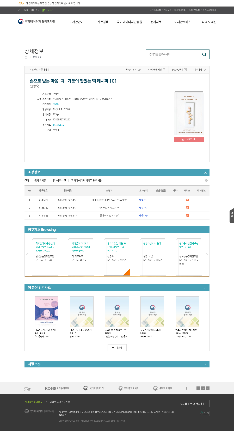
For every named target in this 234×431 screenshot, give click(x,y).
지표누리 (167, 9)
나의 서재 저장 (155, 69)
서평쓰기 (191, 139)
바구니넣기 (131, 69)
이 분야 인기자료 (39, 288)
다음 (203, 388)
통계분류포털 (194, 9)
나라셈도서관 (59, 180)
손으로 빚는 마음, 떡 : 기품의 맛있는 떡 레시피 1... (116, 247)
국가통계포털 (155, 9)
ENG (36, 9)
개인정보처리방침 (33, 402)
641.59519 (58, 124)
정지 (208, 388)
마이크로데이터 (209, 9)
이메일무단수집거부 (60, 402)
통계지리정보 (180, 9)
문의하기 (49, 9)
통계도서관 (40, 180)
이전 (198, 388)
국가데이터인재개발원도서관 (86, 180)
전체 (26, 180)
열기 (232, 214)
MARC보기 (177, 69)
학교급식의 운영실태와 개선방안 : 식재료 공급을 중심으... (45, 247)
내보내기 (198, 69)
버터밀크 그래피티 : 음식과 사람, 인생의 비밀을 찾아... (81, 247)
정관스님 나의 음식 (152, 243)
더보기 (119, 347)
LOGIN (24, 9)
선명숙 (56, 104)
